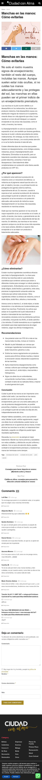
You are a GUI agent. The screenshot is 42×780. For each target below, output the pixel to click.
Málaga (17, 748)
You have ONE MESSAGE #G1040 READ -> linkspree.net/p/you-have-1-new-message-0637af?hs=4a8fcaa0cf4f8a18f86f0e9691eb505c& (19, 612)
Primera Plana (33, 747)
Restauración (33, 750)
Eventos (18, 745)
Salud (8, 9)
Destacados (6, 757)
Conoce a (5, 748)
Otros (17, 757)
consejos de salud (12, 455)
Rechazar (15, 776)
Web (3, 692)
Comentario (6, 644)
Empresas (18, 742)
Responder (6, 506)
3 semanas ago (7, 599)
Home (3, 9)
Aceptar (6, 776)
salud (4, 458)
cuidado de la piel (26, 455)
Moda (17, 751)
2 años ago (13, 497)
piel (36, 455)
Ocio (16, 754)
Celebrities (5, 745)
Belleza (4, 742)
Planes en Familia (32, 743)
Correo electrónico (9, 683)
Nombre (5, 674)
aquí (33, 773)
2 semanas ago (7, 617)
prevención (15, 437)
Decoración (5, 754)
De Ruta (4, 751)
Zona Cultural (33, 756)
